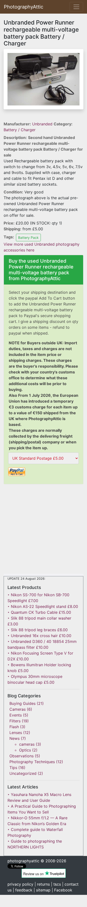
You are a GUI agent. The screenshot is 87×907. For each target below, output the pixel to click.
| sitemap (42, 890)
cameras (27, 744)
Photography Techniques (32, 761)
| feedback (22, 890)
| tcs (56, 884)
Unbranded (43, 123)
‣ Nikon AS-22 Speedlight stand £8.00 (42, 606)
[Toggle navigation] (76, 7)
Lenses (15, 732)
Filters (15, 720)
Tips (13, 767)
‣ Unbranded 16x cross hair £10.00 (39, 635)
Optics (25, 750)
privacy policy (20, 884)
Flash (14, 726)
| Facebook (62, 890)
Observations (21, 755)
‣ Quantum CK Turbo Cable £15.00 (39, 612)
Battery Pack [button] (28, 237)
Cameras (17, 709)
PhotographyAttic (23, 7)
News (14, 738)
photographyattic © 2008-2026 (36, 860)
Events (15, 715)
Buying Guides (22, 703)
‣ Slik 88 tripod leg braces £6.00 (37, 629)
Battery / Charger (20, 129)
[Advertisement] (43, 530)
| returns (42, 884)
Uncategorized (22, 773)
